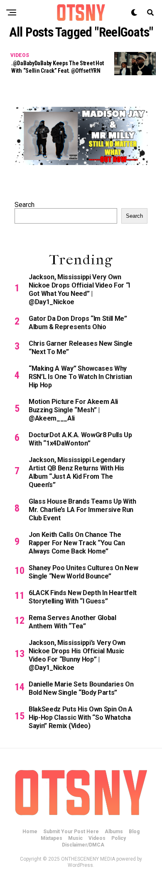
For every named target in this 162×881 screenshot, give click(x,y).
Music (75, 838)
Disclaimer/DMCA (83, 845)
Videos (97, 838)
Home (29, 831)
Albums (114, 831)
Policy (118, 838)
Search (24, 205)
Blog (134, 831)
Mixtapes (51, 838)
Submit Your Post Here (71, 831)
